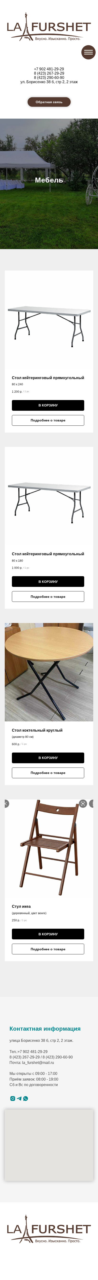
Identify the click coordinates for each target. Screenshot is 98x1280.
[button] (49, 102)
